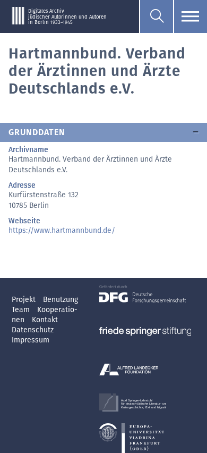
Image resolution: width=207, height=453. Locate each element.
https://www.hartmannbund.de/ (61, 230)
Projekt (25, 299)
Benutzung (60, 299)
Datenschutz (33, 329)
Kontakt (45, 319)
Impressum (30, 340)
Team (22, 309)
